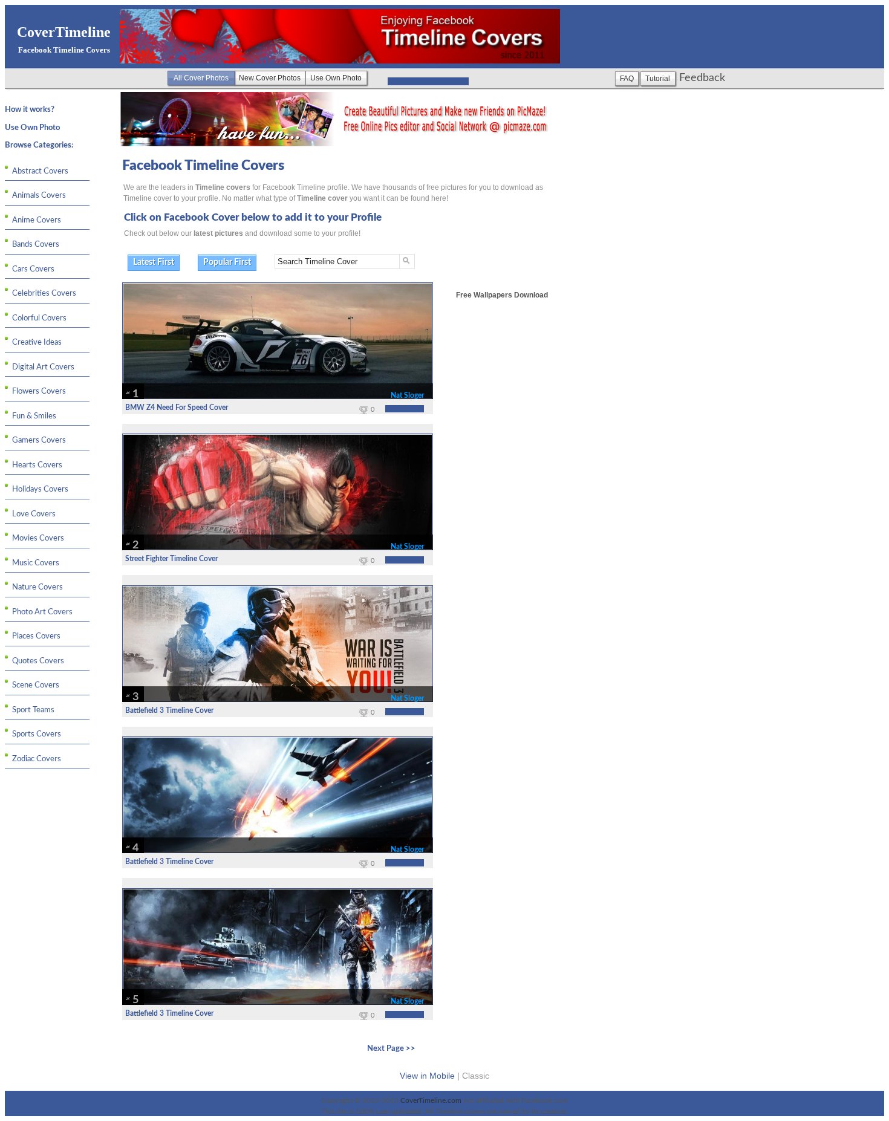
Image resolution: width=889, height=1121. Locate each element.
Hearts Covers (37, 465)
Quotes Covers (38, 661)
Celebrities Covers (44, 293)
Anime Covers (36, 220)
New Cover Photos (270, 78)
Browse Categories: (39, 145)
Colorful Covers (39, 318)
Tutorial (657, 78)
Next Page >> (391, 1049)
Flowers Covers (39, 391)
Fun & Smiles (34, 416)
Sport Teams (33, 710)
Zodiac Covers (36, 759)
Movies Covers (38, 538)
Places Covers (36, 636)
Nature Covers (37, 587)
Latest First (153, 262)
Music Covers (35, 563)
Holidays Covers (40, 489)
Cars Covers (33, 269)
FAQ (627, 78)
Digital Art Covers (43, 367)
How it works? (29, 110)
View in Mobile (427, 1075)
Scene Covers (35, 685)
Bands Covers (35, 245)
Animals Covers (39, 196)
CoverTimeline (64, 32)
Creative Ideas (37, 342)
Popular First (227, 262)
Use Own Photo (336, 78)
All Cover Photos (201, 78)
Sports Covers (36, 734)
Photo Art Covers (42, 612)
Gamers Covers (39, 440)
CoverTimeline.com (431, 1100)
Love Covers (34, 514)
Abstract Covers (40, 171)
